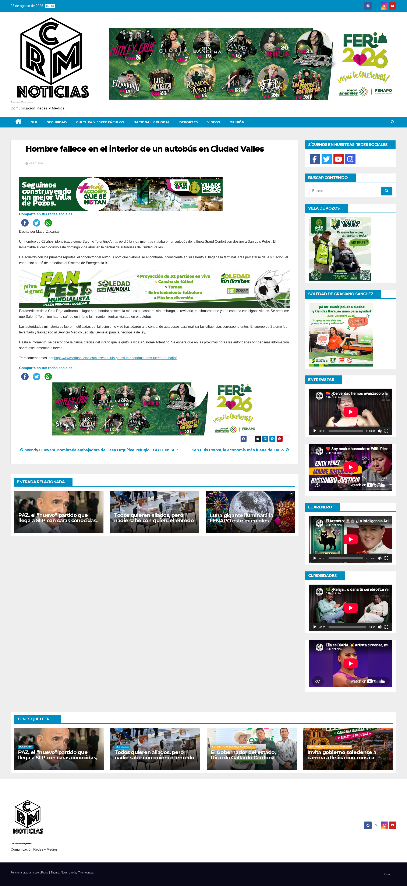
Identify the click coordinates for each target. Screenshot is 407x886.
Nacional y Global (152, 122)
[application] (350, 412)
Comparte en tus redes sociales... (47, 214)
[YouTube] (338, 159)
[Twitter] (327, 159)
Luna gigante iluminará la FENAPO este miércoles (241, 518)
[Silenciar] (380, 431)
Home (386, 874)
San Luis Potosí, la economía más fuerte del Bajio (238, 450)
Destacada (25, 747)
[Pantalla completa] (386, 431)
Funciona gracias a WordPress (30, 872)
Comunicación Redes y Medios (22, 102)
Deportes (188, 122)
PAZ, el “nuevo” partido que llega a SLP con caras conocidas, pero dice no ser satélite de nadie (58, 523)
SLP (34, 122)
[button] (392, 122)
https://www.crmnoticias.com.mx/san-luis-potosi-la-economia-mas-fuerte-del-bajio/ (115, 358)
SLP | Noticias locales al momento (233, 747)
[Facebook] (315, 159)
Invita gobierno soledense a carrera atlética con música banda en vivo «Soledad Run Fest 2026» (342, 760)
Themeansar (85, 872)
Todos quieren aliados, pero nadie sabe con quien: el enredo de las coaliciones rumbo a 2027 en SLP (154, 523)
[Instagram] (350, 159)
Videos (213, 122)
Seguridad (57, 122)
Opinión (237, 122)
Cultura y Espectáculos (100, 122)
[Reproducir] (315, 431)
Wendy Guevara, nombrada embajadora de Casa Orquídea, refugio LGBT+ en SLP (101, 450)
